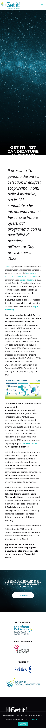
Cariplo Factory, (27, 280)
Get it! (26, 164)
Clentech (26, 443)
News (32, 164)
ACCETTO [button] (23, 724)
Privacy (35, 719)
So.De (34, 443)
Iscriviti (23, 595)
